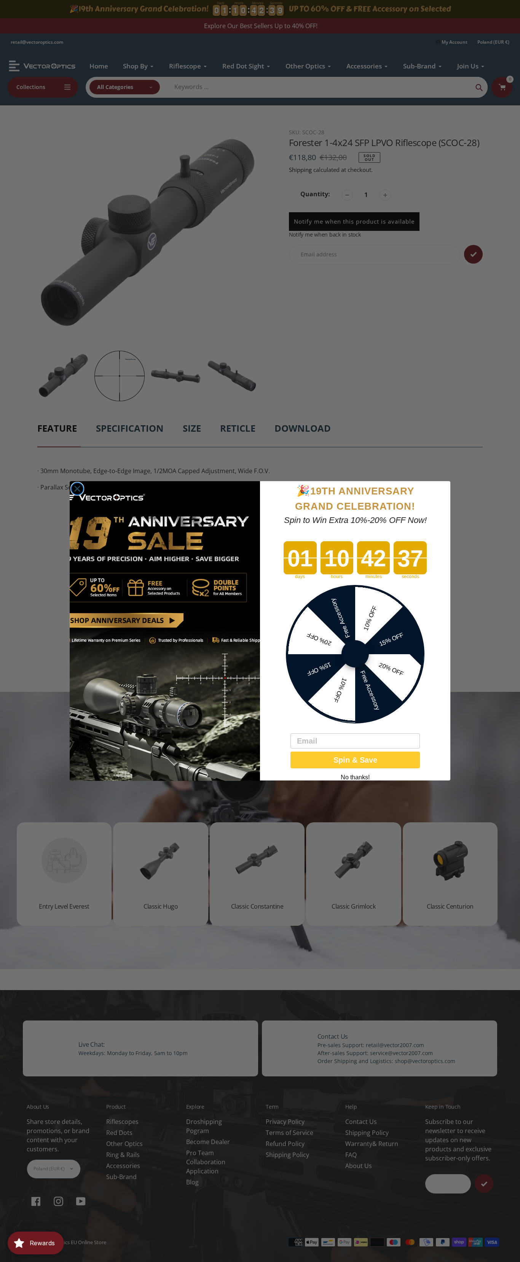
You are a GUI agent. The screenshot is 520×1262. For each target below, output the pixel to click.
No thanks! (355, 778)
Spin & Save (355, 760)
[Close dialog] (77, 489)
